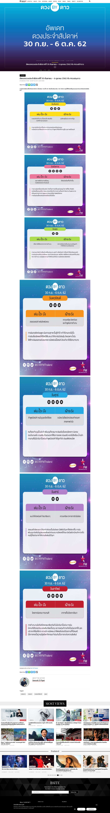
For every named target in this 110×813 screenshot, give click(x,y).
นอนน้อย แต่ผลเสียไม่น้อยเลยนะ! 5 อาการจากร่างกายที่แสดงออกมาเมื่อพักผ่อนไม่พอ (95, 769)
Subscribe (73, 792)
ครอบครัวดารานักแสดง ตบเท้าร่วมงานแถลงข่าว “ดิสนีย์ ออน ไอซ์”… (68, 769)
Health (35, 1)
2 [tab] (50, 775)
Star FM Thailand (34, 668)
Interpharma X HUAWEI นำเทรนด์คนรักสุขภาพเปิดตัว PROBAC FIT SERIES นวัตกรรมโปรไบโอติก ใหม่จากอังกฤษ (96, 724)
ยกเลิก (81, 809)
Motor (55, 1)
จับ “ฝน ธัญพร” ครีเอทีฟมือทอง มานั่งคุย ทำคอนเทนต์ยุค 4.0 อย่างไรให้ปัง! (68, 723)
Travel (69, 1)
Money (50, 1)
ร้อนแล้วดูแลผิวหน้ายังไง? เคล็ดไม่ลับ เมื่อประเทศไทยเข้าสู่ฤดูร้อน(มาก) (12, 769)
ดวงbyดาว (23, 694)
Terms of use (40, 801)
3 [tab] (52, 775)
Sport (59, 1)
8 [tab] (61, 775)
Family (64, 1)
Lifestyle (29, 1)
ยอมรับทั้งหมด (91, 809)
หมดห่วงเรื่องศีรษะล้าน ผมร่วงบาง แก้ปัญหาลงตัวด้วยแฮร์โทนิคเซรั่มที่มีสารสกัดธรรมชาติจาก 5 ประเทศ (13, 724)
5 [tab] (56, 775)
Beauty (74, 1)
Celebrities (80, 1)
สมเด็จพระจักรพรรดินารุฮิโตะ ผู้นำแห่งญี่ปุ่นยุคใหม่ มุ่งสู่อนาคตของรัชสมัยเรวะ (40, 743)
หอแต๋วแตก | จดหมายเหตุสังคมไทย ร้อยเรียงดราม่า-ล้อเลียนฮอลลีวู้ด (95, 743)
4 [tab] (54, 775)
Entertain (44, 1)
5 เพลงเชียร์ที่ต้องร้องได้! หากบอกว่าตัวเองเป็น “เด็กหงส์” (68, 743)
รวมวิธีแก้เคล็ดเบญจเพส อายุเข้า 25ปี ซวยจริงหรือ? (40, 723)
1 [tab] (48, 775)
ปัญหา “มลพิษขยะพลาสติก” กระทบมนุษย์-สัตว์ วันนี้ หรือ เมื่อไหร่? (13, 743)
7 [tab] (59, 775)
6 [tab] (58, 775)
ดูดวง (46, 694)
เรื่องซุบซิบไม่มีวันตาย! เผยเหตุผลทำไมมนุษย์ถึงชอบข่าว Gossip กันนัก (41, 769)
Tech (39, 1)
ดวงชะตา (30, 694)
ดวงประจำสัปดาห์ (38, 694)
